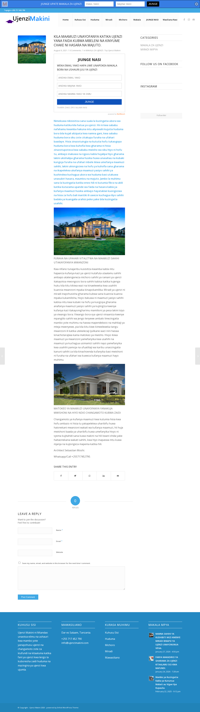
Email (59, 541)
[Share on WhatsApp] (89, 475)
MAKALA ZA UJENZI (94, 50)
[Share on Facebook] (61, 475)
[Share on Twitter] (75, 475)
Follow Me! (161, 115)
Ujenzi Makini (114, 50)
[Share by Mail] (118, 475)
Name (59, 530)
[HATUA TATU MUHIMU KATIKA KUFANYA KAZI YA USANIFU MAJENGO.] (197, 356)
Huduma (110, 639)
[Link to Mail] (193, 19)
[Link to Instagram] (189, 19)
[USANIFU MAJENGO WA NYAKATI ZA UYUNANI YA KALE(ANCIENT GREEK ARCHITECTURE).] (2, 356)
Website (59, 552)
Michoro (110, 645)
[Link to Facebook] (184, 19)
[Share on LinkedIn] (104, 475)
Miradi (108, 651)
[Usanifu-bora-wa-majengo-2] (32, 49)
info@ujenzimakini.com (74, 643)
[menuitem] (65, 20)
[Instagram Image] (150, 102)
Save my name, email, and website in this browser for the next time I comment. (56, 563)
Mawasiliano (112, 657)
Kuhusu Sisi (112, 632)
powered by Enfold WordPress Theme (62, 707)
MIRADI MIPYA (149, 49)
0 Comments (75, 50)
